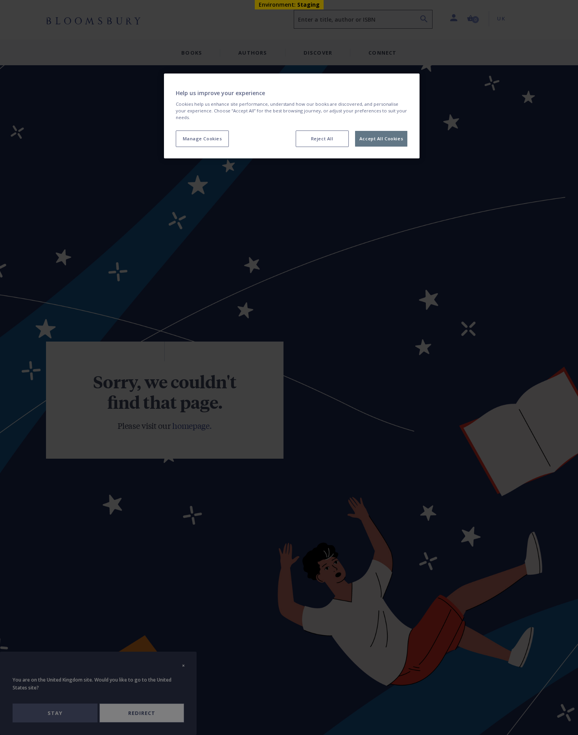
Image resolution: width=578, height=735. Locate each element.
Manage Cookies (202, 139)
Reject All (322, 139)
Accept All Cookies (381, 139)
